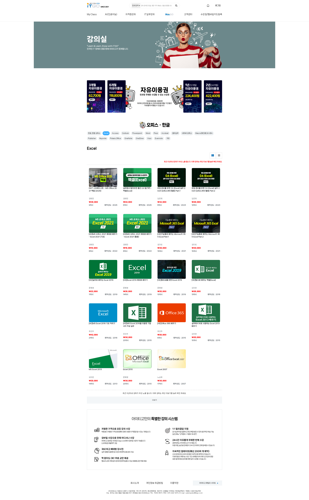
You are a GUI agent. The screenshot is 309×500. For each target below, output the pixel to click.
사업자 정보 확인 (196, 491)
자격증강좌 (131, 14)
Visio (149, 138)
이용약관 (174, 483)
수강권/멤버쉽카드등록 (211, 14)
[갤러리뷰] (213, 156)
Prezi (156, 133)
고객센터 (188, 14)
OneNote (128, 138)
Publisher (92, 138)
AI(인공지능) (111, 14)
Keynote (102, 138)
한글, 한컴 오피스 (94, 133)
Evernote (159, 138)
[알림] (208, 5)
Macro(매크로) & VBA (204, 133)
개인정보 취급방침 (154, 483)
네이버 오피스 (187, 133)
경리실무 (175, 133)
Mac (169, 14)
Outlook (125, 133)
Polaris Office (115, 138)
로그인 (218, 5)
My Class (92, 14)
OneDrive (140, 138)
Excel (106, 133)
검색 (176, 5)
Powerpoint (137, 133)
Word (148, 133)
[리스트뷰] (219, 156)
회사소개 (135, 483)
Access (115, 133)
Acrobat (165, 133)
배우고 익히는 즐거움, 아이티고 (98, 5)
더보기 (154, 400)
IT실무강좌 (149, 14)
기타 (167, 138)
